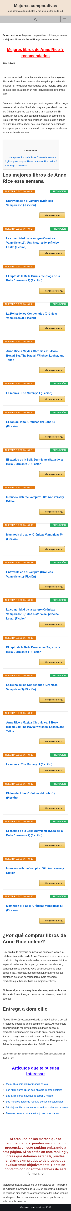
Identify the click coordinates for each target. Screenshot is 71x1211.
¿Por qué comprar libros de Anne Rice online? (30, 161)
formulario (35, 1173)
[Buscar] (35, 19)
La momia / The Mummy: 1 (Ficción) (29, 393)
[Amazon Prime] (60, 210)
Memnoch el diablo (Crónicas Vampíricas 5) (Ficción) (34, 537)
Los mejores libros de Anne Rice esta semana (30, 157)
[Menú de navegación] (64, 19)
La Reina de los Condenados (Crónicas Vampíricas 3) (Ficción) (32, 316)
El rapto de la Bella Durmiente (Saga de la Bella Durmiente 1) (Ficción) (33, 278)
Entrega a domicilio (15, 165)
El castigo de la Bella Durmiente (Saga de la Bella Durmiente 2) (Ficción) (34, 462)
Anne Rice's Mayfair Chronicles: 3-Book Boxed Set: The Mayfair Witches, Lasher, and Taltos (35, 355)
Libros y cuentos (58, 35)
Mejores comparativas (34, 35)
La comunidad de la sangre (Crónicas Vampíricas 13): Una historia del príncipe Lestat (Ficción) (32, 243)
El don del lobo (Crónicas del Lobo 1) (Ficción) (30, 424)
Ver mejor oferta (54, 215)
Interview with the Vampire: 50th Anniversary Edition (35, 499)
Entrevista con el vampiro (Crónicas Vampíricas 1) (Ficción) (29, 203)
